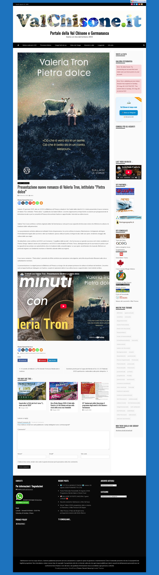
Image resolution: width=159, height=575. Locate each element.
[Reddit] (33, 203)
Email (51, 454)
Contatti (142, 4)
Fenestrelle (121, 332)
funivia (135, 340)
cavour (128, 317)
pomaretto (121, 371)
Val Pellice (121, 410)
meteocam (121, 344)
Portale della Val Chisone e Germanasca (79, 33)
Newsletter (121, 356)
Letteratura (26, 183)
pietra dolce (36, 353)
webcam (132, 414)
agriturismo (129, 313)
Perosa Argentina (123, 360)
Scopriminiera (120, 250)
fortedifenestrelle (123, 340)
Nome (20, 454)
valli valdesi (135, 407)
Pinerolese (121, 367)
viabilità (130, 410)
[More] (41, 203)
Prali (129, 375)
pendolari (131, 356)
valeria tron (42, 353)
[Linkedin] (26, 203)
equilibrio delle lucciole (26, 353)
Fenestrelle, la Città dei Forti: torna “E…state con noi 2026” (31, 404)
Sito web (84, 454)
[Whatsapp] (37, 203)
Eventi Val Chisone (123, 328)
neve (131, 352)
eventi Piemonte (123, 324)
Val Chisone (122, 399)
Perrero (135, 360)
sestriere (130, 379)
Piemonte (121, 364)
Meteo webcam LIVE (30, 45)
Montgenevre (122, 352)
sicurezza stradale (123, 383)
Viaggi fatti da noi (60, 45)
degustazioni (122, 320)
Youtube (139, 4)
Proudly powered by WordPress (65, 568)
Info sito (110, 45)
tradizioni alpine (123, 391)
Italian (135, 1)
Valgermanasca (122, 407)
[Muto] (136, 177)
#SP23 (119, 313)
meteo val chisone (123, 348)
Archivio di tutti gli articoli (124, 430)
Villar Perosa (122, 414)
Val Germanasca (134, 403)
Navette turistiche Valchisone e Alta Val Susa (75, 502)
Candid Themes (98, 568)
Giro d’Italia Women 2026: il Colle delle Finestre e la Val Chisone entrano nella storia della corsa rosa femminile (62, 405)
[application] (128, 172)
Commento (21, 429)
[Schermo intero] (139, 177)
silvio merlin (121, 387)
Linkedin (53, 360)
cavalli (120, 317)
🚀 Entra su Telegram (129, 112)
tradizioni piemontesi (124, 395)
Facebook (134, 4)
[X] (23, 203)
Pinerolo (131, 367)
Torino (131, 387)
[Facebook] (19, 203)
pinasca (131, 364)
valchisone (133, 399)
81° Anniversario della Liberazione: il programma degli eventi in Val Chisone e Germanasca (94, 405)
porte (129, 371)
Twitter (137, 4)
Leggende (101, 45)
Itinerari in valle (89, 45)
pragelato (121, 375)
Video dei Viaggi (75, 45)
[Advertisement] (130, 143)
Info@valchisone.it (27, 489)
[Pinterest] (30, 203)
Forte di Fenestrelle (124, 336)
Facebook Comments (38, 422)
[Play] (118, 177)
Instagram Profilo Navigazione (132, 4)
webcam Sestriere (123, 418)
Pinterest (43, 360)
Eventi (19, 183)
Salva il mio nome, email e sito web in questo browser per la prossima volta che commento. (48, 462)
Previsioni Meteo (45, 45)
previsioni (121, 379)
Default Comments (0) (24, 422)
